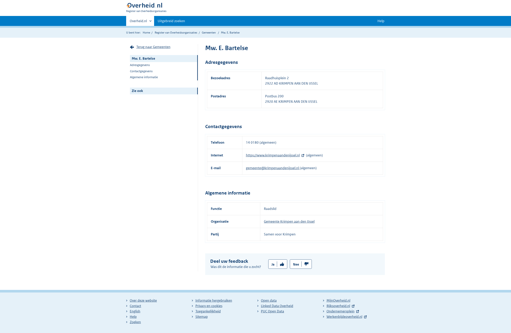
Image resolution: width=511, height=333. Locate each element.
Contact (135, 306)
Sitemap (201, 316)
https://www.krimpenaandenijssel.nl (273, 155)
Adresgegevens (140, 65)
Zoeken (135, 322)
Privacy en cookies (208, 306)
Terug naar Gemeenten (153, 47)
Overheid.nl (138, 22)
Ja (272, 264)
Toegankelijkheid (208, 311)
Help (133, 316)
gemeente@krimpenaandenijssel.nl (273, 168)
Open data (269, 300)
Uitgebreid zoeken (171, 21)
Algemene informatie (144, 77)
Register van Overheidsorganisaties (176, 32)
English (135, 311)
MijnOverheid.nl (338, 300)
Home (146, 32)
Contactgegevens (141, 71)
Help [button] (380, 21)
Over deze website (143, 300)
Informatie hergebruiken (213, 300)
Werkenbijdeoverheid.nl (344, 316)
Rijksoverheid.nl (338, 306)
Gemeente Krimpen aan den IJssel (289, 221)
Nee (296, 264)
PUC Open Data (272, 311)
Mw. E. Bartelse (143, 58)
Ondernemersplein (341, 311)
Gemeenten (209, 32)
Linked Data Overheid (277, 306)
